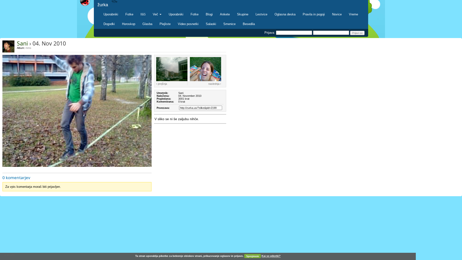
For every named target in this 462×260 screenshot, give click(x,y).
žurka (102, 4)
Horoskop (128, 24)
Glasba (147, 24)
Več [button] (156, 14)
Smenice (229, 24)
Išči (143, 14)
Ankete (225, 14)
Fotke (129, 14)
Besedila (249, 24)
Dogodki (109, 24)
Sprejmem (252, 256)
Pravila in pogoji (314, 14)
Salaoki (211, 24)
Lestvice (261, 14)
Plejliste (165, 24)
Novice (337, 14)
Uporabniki (110, 14)
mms (28, 47)
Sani (22, 43)
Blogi (209, 14)
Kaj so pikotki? (271, 256)
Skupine (242, 14)
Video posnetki (188, 24)
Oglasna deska (285, 14)
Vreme (353, 14)
